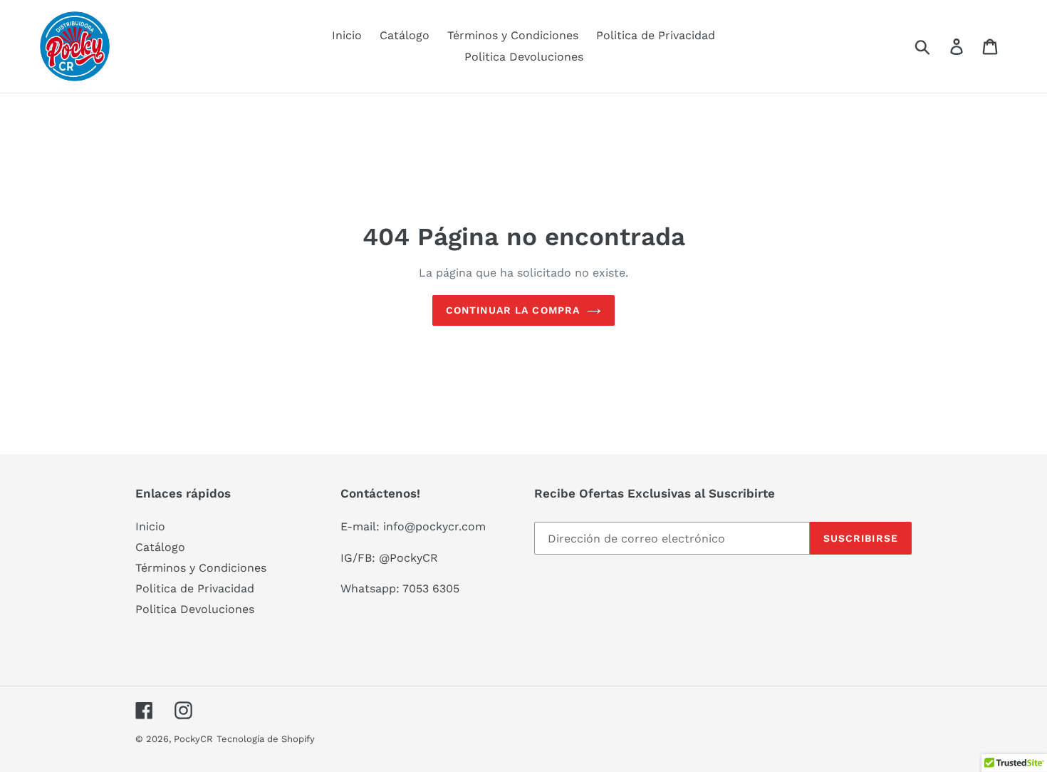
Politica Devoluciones (194, 609)
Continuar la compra (513, 310)
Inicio (150, 526)
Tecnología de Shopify (266, 739)
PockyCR (193, 739)
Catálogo (160, 547)
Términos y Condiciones (200, 568)
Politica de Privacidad (194, 588)
